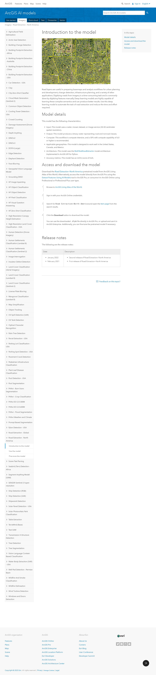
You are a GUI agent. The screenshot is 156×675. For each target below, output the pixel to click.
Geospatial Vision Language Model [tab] (19, 170)
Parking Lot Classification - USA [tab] (18, 345)
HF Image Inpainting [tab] (17, 182)
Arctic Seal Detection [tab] (17, 40)
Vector (62, 20)
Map (32, 4)
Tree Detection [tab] (15, 543)
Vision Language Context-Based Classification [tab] (18, 554)
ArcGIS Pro (46, 645)
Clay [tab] (10, 88)
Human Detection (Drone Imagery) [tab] (17, 233)
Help (44, 4)
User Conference (86, 652)
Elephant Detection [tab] (16, 158)
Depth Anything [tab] (15, 133)
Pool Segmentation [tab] (16, 383)
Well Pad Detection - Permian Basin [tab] (19, 571)
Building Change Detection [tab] (20, 45)
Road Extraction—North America (69, 171)
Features (18, 4)
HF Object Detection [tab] (17, 192)
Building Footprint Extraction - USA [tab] (19, 76)
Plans (26, 4)
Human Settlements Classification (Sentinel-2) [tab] (16, 250)
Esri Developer (48, 656)
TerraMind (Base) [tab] (16, 525)
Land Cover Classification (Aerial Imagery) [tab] (18, 268)
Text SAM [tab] (12, 530)
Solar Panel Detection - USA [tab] (20, 506)
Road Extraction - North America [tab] (17, 439)
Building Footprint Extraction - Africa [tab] (19, 51)
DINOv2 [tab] (12, 138)
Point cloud (33, 20)
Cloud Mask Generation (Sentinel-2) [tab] (17, 99)
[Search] (148, 13)
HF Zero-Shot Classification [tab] (20, 211)
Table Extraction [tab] (15, 519)
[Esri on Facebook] (121, 644)
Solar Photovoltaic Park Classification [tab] (17, 513)
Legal (57, 670)
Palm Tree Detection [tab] (17, 333)
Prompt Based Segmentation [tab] (20, 422)
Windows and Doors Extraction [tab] (16, 597)
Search (127, 4)
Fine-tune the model (17, 456)
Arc (8, 3)
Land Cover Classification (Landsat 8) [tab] (18, 276)
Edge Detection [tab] (15, 153)
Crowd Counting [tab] (15, 119)
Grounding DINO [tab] (16, 177)
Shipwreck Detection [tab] (17, 501)
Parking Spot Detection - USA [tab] (21, 352)
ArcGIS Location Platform (52, 652)
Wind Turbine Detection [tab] (18, 591)
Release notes (130, 48)
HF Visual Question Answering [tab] (15, 204)
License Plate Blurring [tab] (17, 291)
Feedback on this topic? (109, 281)
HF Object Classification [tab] (19, 187)
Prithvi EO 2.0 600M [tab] (17, 407)
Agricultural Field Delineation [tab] (14, 33)
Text (42, 20)
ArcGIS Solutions (49, 660)
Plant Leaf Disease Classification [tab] (15, 371)
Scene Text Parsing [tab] (16, 461)
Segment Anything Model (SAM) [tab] (18, 476)
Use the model (15, 451)
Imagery (22, 20)
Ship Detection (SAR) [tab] (17, 496)
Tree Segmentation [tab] (16, 548)
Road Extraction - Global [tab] (19, 433)
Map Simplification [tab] (16, 305)
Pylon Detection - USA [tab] (18, 427)
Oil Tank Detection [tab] (16, 320)
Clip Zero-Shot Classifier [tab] (19, 93)
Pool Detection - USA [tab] (17, 378)
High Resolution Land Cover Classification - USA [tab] (19, 225)
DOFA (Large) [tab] (14, 148)
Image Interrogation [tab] (17, 257)
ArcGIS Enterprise (49, 648)
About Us (83, 641)
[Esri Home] (121, 636)
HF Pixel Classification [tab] (18, 197)
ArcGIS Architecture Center (53, 663)
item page (105, 204)
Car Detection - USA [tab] (17, 83)
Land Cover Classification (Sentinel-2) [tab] (18, 284)
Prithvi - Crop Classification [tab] (20, 397)
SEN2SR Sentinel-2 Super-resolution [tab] (18, 484)
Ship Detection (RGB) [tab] (17, 491)
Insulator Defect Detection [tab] (19, 262)
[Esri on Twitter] (117, 644)
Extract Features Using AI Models (56, 177)
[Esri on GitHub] (125, 644)
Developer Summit (87, 656)
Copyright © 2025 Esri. (13, 670)
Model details (130, 37)
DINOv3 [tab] (12, 143)
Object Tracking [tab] (15, 310)
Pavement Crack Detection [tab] (20, 357)
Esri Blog (82, 648)
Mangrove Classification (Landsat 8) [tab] (17, 298)
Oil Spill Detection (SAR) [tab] (19, 315)
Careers (82, 645)
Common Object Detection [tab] (20, 106)
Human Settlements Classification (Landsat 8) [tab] (16, 241)
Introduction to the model (19, 446)
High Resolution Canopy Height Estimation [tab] (17, 217)
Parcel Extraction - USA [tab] (18, 338)
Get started (11, 20)
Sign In (137, 4)
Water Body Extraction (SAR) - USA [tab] (19, 563)
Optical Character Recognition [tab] (15, 326)
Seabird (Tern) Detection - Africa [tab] (18, 467)
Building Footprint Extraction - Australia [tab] (19, 59)
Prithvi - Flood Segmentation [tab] (20, 412)
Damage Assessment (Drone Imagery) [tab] (19, 126)
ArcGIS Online (48, 641)
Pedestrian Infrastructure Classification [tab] (17, 363)
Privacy (39, 670)
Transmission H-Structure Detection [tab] (17, 536)
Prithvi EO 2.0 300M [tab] (17, 402)
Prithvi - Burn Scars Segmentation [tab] (15, 390)
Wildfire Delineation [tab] (17, 586)
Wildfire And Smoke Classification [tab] (15, 579)
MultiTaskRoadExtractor (84, 151)
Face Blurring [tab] (14, 164)
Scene (38, 4)
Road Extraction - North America (26, 25)
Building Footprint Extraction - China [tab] (19, 68)
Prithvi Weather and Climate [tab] (20, 417)
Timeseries (52, 20)
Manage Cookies (49, 670)
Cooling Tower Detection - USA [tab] (18, 112)
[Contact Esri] (129, 644)
